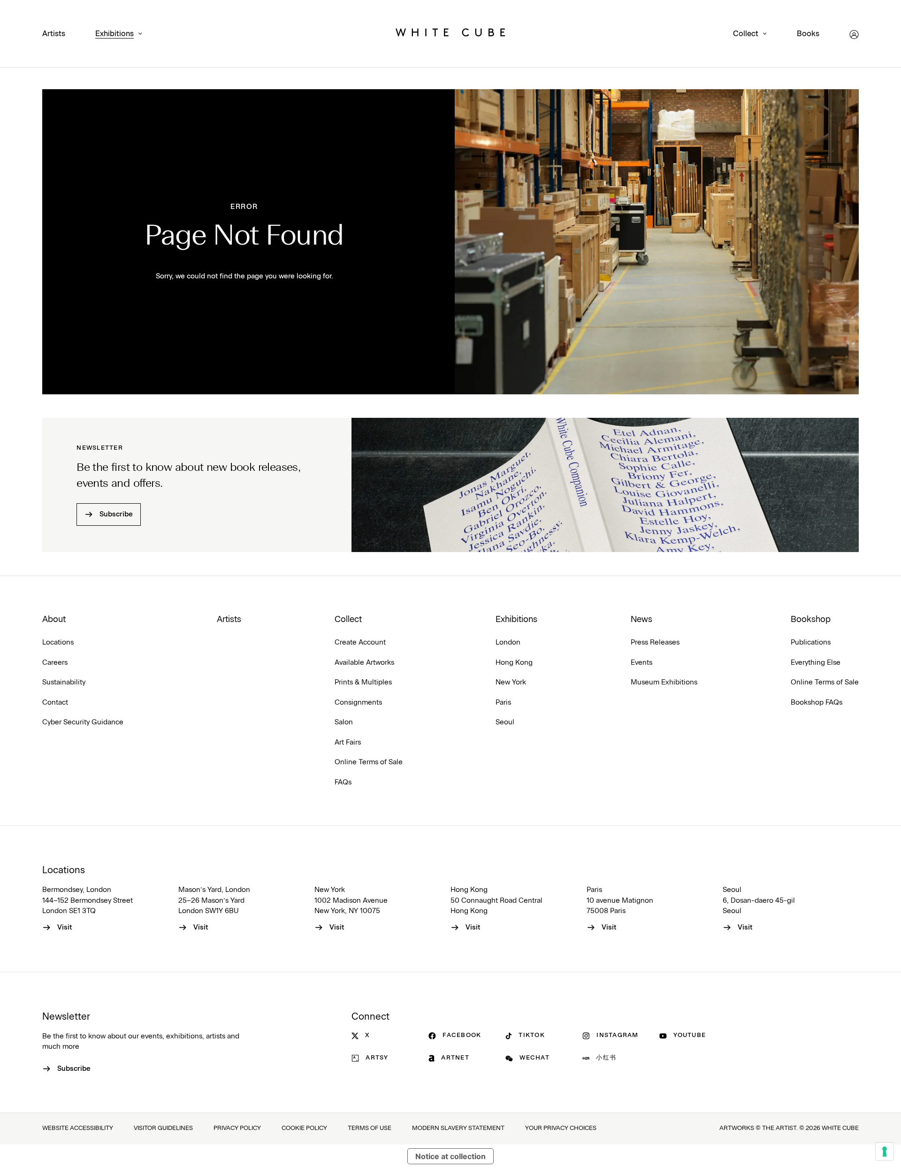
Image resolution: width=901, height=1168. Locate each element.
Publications (811, 642)
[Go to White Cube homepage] (450, 34)
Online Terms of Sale (369, 762)
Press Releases (655, 642)
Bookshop (811, 619)
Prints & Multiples (363, 682)
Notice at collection (450, 1156)
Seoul (505, 722)
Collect (745, 34)
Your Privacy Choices (560, 1128)
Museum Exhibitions (664, 682)
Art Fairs (348, 742)
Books (808, 34)
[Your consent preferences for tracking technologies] (884, 1151)
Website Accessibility (77, 1128)
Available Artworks (364, 662)
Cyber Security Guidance (82, 722)
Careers (55, 662)
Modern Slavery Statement (458, 1128)
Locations (58, 642)
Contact (55, 702)
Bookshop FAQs (816, 702)
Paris (503, 702)
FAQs (343, 782)
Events (641, 662)
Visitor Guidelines (163, 1128)
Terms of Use (369, 1128)
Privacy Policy (237, 1128)
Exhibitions (114, 34)
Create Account (360, 642)
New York (511, 682)
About (54, 619)
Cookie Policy (304, 1128)
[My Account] (854, 34)
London (508, 642)
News (641, 619)
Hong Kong (514, 662)
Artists (53, 34)
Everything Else (815, 662)
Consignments (358, 702)
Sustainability (63, 682)
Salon (344, 722)
